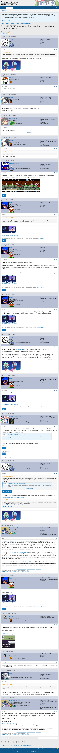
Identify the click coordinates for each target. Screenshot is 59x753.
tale (10, 673)
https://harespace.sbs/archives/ (10, 723)
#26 (56, 173)
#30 (56, 347)
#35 (56, 590)
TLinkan (11, 39)
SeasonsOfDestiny (15, 416)
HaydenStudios (14, 163)
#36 (56, 624)
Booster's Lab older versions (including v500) (13, 505)
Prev (4, 33)
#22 (56, 86)
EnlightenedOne (14, 528)
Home (3, 8)
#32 (56, 426)
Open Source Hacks (7, 506)
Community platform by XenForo (29, 751)
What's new (17, 8)
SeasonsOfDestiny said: (7, 476)
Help (51, 748)
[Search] (56, 8)
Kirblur (11, 616)
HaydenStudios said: (7, 217)
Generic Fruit (13, 654)
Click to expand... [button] (29, 488)
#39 (56, 711)
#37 (56, 662)
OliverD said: (5, 52)
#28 (56, 259)
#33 (56, 473)
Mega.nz (27, 571)
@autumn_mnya (13, 541)
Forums (9, 8)
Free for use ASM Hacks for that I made (10, 235)
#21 (56, 49)
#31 (56, 390)
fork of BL (21, 541)
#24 (56, 127)
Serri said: (4, 500)
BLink (3, 31)
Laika (11, 97)
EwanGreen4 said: (6, 151)
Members (32, 8)
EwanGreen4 (13, 118)
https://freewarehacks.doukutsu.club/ (18, 552)
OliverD (11, 78)
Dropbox (10, 571)
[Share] (54, 49)
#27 (56, 214)
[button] (21, 8)
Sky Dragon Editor (20, 349)
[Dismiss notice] (56, 14)
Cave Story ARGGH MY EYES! (8, 748)
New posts (3, 10)
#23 (56, 106)
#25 (56, 148)
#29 (56, 309)
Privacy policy (45, 748)
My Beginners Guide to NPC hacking (9, 234)
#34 (56, 538)
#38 (56, 681)
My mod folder (41, 238)
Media (25, 8)
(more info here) (6, 20)
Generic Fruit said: (6, 684)
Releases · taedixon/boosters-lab (16, 434)
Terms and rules (37, 748)
